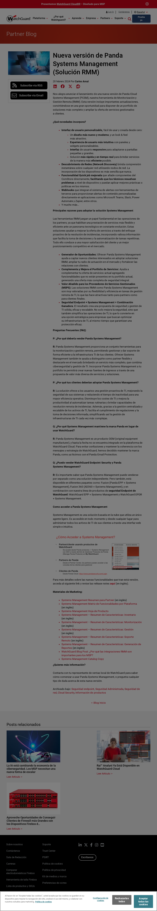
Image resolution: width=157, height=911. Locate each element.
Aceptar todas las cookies (143, 901)
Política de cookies (43, 902)
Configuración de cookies (100, 899)
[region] (78, 901)
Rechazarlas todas (122, 900)
